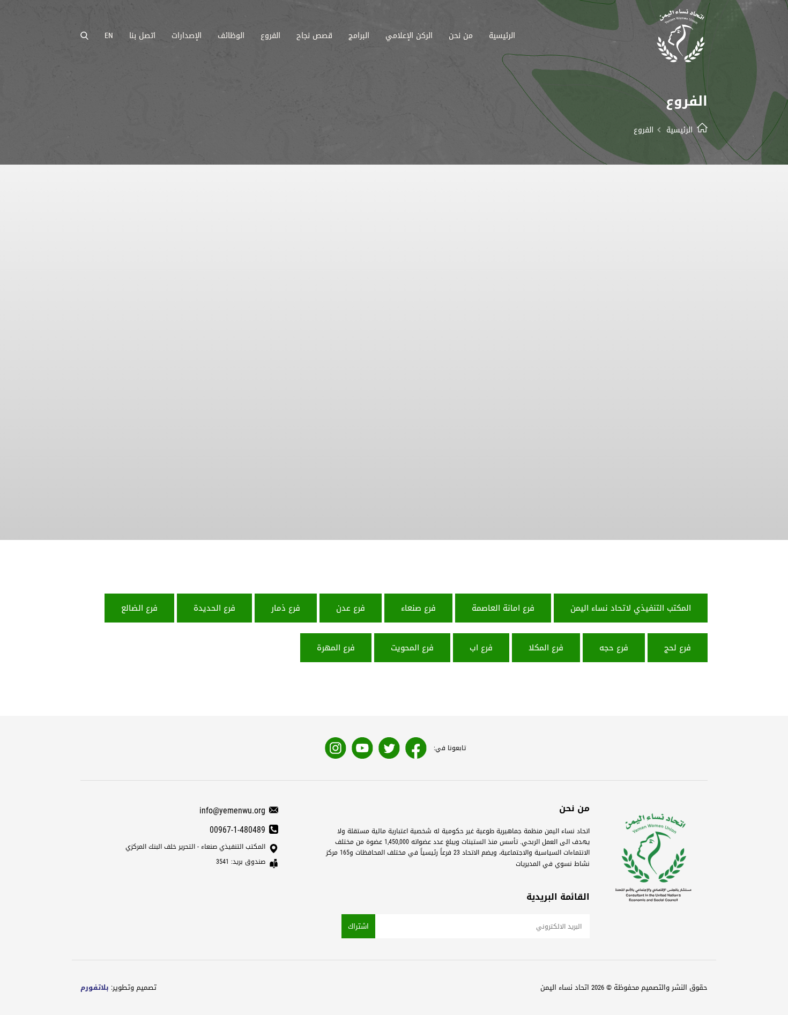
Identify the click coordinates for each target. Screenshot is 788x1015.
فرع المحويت (412, 647)
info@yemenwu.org (232, 810)
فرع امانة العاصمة (503, 608)
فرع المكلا (546, 647)
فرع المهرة (336, 647)
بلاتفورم (94, 987)
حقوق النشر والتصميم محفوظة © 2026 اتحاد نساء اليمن (624, 987)
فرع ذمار (285, 608)
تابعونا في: (450, 748)
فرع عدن (350, 608)
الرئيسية (679, 130)
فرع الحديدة (214, 608)
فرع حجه (613, 647)
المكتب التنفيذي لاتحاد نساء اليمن (630, 608)
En (109, 35)
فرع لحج (677, 647)
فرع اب (481, 647)
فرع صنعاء (418, 608)
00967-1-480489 (237, 829)
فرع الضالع (139, 608)
